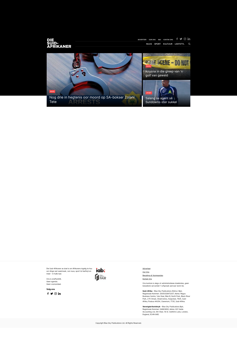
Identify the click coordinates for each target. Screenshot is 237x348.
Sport (157, 44)
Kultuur (167, 44)
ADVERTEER (142, 40)
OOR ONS (152, 40)
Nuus (149, 44)
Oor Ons (146, 272)
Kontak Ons (147, 279)
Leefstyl (179, 44)
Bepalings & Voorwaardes (153, 275)
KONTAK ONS (168, 40)
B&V (159, 40)
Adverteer (147, 268)
